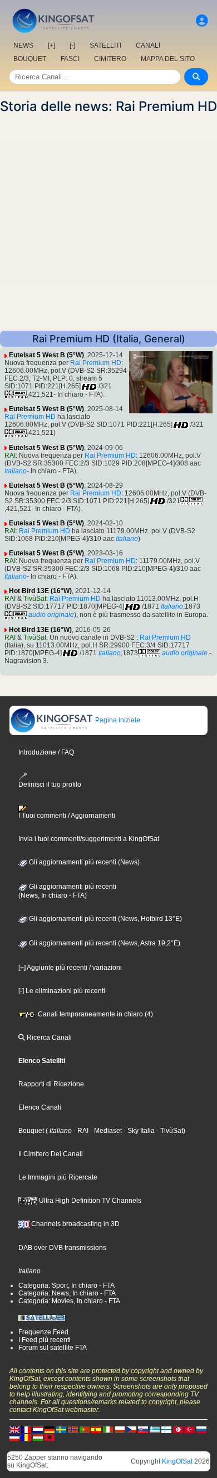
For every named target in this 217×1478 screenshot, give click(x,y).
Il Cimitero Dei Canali (50, 1154)
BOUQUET (29, 59)
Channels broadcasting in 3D (74, 1224)
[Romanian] (26, 1437)
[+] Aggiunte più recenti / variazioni (70, 967)
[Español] (96, 1429)
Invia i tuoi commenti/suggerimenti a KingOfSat (88, 839)
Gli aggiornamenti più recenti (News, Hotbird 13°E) (104, 919)
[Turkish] (190, 1429)
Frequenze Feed (43, 1332)
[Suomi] (166, 1429)
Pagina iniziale (116, 720)
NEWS (23, 45)
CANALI (148, 45)
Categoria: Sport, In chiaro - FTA (66, 1285)
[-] (72, 45)
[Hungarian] (38, 1437)
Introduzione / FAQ (46, 752)
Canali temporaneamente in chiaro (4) (94, 1014)
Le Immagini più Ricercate (57, 1177)
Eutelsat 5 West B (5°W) (46, 355)
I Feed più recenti (44, 1340)
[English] (14, 1429)
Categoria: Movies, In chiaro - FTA (69, 1301)
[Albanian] (50, 1437)
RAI (10, 455)
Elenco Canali (39, 1107)
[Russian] (201, 1429)
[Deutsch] (50, 1429)
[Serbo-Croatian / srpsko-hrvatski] (14, 1437)
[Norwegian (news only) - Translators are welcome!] (73, 1429)
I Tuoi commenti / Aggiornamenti (66, 815)
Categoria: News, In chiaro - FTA (67, 1293)
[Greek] (155, 1429)
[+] (51, 45)
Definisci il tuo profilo (49, 784)
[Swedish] (61, 1429)
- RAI (80, 1131)
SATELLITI (105, 45)
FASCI (70, 59)
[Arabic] (178, 1429)
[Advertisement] (108, 222)
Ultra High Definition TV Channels (89, 1200)
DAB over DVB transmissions (62, 1248)
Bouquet (31, 1131)
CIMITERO (110, 59)
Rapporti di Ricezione (51, 1084)
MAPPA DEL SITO (168, 59)
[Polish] (120, 1429)
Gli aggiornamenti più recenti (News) (83, 862)
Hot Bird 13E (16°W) (40, 591)
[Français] (26, 1429)
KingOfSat (177, 1461)
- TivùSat (169, 1131)
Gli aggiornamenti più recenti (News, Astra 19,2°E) (103, 943)
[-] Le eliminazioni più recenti (61, 991)
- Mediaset (105, 1131)
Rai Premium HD (95, 363)
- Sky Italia (138, 1131)
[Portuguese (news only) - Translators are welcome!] (85, 1429)
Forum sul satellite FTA (52, 1348)
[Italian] (108, 1429)
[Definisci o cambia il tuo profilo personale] (202, 21)
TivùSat (34, 599)
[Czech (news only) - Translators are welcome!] (131, 1429)
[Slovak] (143, 1429)
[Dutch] (38, 1429)
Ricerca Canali (48, 1037)
